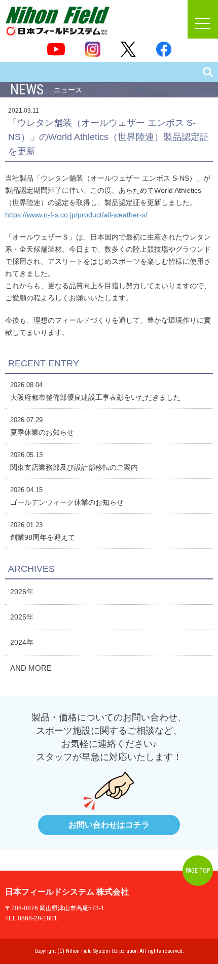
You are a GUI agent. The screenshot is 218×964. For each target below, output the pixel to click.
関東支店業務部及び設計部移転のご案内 (74, 467)
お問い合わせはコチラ (109, 824)
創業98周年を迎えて (42, 537)
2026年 (21, 592)
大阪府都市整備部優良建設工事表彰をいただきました (95, 397)
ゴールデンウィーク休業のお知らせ (67, 502)
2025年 (21, 617)
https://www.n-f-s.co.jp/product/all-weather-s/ (76, 215)
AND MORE (31, 668)
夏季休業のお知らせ (42, 432)
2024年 (21, 642)
